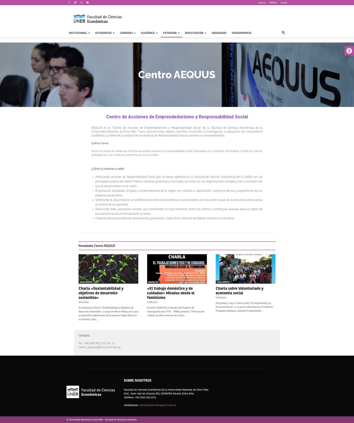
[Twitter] (81, 2)
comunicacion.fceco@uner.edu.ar (157, 405)
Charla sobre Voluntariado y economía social (239, 290)
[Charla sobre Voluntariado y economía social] (245, 269)
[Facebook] (69, 2)
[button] (349, 51)
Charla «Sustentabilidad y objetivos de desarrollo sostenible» (101, 293)
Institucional (78, 32)
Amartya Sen (153, 282)
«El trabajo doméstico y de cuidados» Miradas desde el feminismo (171, 293)
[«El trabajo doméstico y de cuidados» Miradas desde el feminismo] (177, 269)
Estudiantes (103, 32)
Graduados (219, 32)
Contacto (262, 2)
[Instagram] (75, 2)
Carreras (126, 32)
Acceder (284, 2)
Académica (148, 32)
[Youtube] (87, 2)
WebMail (273, 2)
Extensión (170, 32)
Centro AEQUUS (86, 282)
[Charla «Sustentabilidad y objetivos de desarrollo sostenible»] (108, 269)
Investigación (194, 32)
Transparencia (241, 32)
